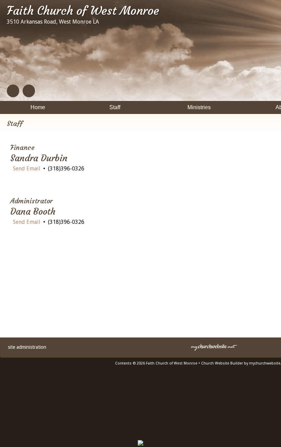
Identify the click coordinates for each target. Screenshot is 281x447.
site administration (27, 347)
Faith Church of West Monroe (83, 10)
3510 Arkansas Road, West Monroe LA (53, 21)
